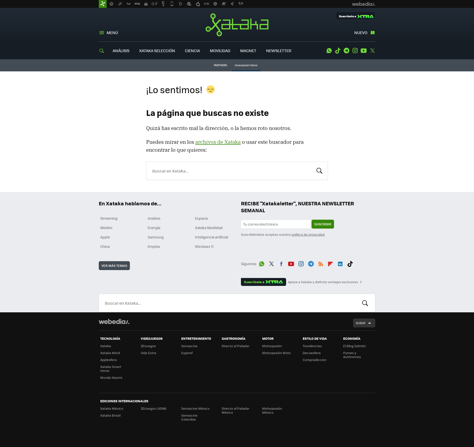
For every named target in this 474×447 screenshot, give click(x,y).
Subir (360, 322)
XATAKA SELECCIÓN (157, 50)
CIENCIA (192, 50)
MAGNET (248, 50)
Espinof (187, 352)
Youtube (364, 51)
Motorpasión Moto (276, 352)
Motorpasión (272, 345)
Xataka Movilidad (209, 227)
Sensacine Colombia (189, 417)
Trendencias (312, 345)
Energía (154, 227)
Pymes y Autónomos (352, 354)
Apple (105, 236)
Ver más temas (114, 265)
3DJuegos (148, 345)
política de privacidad (308, 234)
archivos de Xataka (218, 141)
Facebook (281, 263)
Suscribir (322, 224)
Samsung (156, 236)
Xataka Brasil (110, 415)
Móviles (106, 227)
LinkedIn (340, 263)
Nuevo (360, 32)
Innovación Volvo (246, 65)
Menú (112, 32)
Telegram (346, 51)
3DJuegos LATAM (153, 408)
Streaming (109, 218)
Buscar (319, 170)
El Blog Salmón (354, 345)
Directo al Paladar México (235, 410)
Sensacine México (195, 408)
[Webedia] (114, 321)
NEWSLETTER (278, 50)
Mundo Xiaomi (111, 377)
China (105, 246)
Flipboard (330, 263)
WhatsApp (329, 51)
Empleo (154, 246)
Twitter (372, 51)
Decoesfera (312, 352)
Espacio (201, 218)
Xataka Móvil (110, 352)
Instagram (355, 51)
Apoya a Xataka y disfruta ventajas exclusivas (323, 282)
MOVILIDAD (220, 50)
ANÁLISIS (121, 50)
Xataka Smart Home (110, 368)
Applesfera (108, 359)
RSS (321, 263)
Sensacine (189, 345)
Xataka (237, 25)
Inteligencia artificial (211, 236)
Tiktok (338, 51)
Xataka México (111, 408)
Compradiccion (314, 359)
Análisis (154, 218)
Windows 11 (204, 246)
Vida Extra (148, 352)
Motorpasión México (272, 410)
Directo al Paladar (235, 345)
